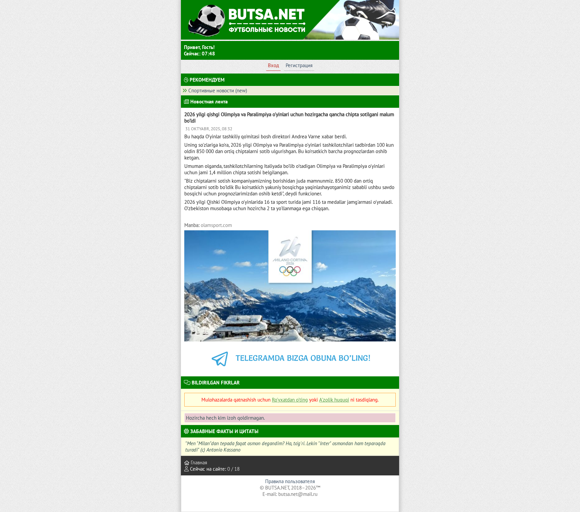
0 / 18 (233, 469)
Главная (198, 462)
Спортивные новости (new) (217, 90)
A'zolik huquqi (334, 400)
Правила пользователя (290, 481)
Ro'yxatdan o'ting (290, 400)
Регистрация (299, 65)
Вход (273, 65)
